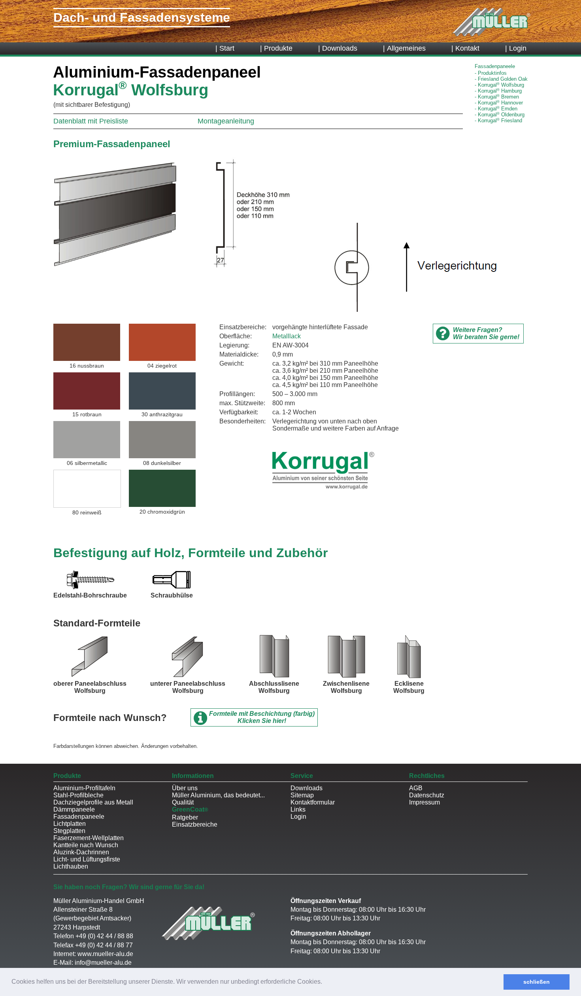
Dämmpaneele (74, 809)
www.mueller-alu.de (105, 953)
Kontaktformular (312, 802)
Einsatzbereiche (194, 824)
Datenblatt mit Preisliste (90, 121)
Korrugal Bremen (498, 97)
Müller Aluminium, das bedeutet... (218, 795)
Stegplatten (69, 830)
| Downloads (337, 48)
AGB (416, 788)
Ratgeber (185, 817)
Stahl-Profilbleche (78, 795)
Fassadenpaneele (78, 816)
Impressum (424, 802)
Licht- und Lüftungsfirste (86, 859)
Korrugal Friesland (500, 120)
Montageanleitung (226, 121)
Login (298, 816)
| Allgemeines (404, 48)
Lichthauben (70, 866)
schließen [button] (536, 982)
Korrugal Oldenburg (501, 115)
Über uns (185, 788)
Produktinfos (492, 73)
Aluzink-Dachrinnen (81, 852)
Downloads (306, 788)
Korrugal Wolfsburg (501, 85)
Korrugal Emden (497, 109)
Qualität (183, 802)
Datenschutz (426, 795)
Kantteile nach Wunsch (85, 845)
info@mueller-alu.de (103, 962)
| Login (515, 48)
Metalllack (286, 336)
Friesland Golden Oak (503, 79)
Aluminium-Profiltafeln (84, 788)
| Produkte (276, 48)
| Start (224, 48)
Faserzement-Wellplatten (88, 838)
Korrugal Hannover (500, 103)
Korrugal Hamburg (500, 91)
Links (298, 809)
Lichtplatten (69, 823)
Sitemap (302, 795)
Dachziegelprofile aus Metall (93, 802)
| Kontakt (465, 48)
